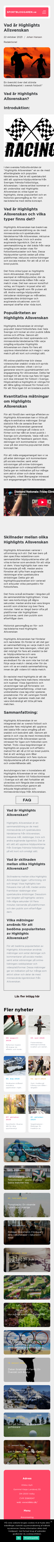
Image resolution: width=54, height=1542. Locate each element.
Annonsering (27, 1517)
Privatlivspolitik (31, 1538)
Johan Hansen (34, 37)
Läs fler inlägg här (27, 996)
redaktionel (10, 42)
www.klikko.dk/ (30, 1502)
